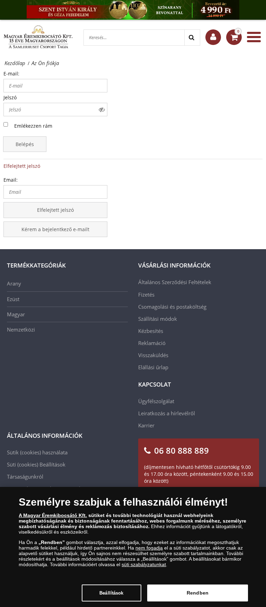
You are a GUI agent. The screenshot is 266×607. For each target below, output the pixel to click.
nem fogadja (149, 548)
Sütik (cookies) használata (37, 452)
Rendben (198, 593)
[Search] (192, 37)
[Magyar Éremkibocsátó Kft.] (38, 37)
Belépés (25, 144)
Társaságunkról (25, 476)
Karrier (146, 425)
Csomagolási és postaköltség (172, 306)
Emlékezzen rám (33, 126)
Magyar (16, 314)
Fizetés (146, 294)
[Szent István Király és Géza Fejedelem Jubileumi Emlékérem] (133, 10)
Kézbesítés (150, 330)
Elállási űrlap (153, 367)
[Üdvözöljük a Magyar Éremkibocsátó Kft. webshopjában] (213, 37)
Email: (10, 179)
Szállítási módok (157, 318)
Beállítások (111, 593)
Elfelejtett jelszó (21, 166)
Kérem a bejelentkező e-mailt (55, 229)
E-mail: (11, 73)
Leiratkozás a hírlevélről (166, 413)
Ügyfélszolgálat (156, 401)
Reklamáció (152, 342)
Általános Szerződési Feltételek (174, 282)
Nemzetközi (21, 329)
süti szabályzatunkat (144, 564)
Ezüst (13, 299)
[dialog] (133, 547)
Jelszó (10, 97)
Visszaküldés (153, 355)
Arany (14, 283)
